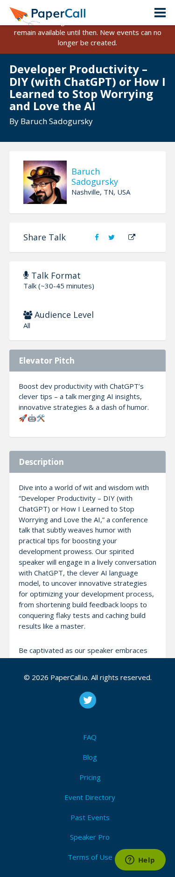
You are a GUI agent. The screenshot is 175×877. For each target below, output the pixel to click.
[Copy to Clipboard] (132, 237)
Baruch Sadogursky (57, 121)
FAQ (90, 737)
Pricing (90, 777)
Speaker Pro (90, 837)
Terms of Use (90, 857)
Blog (90, 757)
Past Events (90, 817)
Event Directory (89, 797)
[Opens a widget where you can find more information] (140, 860)
